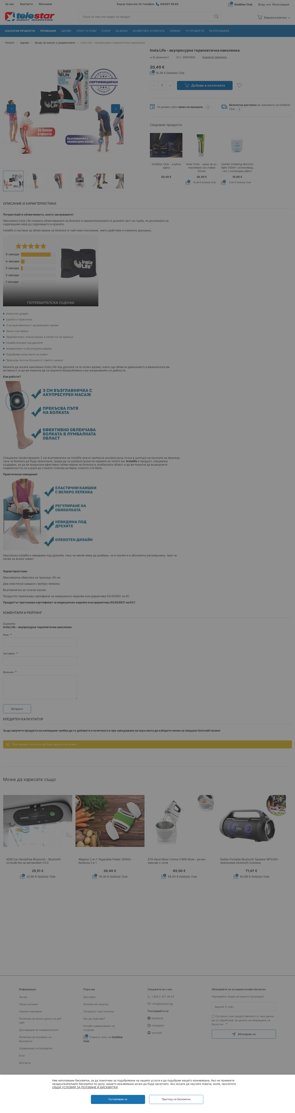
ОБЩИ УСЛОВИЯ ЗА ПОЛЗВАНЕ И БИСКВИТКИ (85, 1087)
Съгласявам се (117, 1099)
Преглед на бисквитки (176, 1099)
